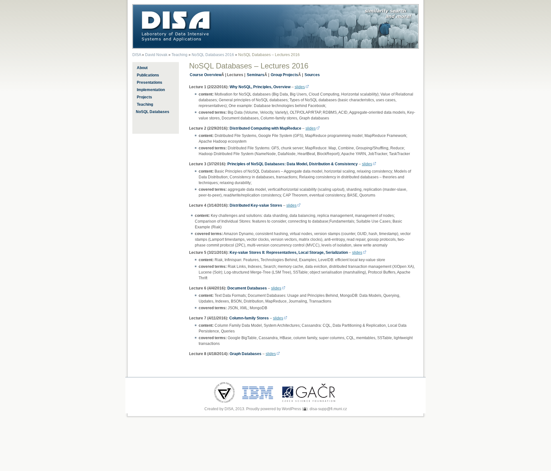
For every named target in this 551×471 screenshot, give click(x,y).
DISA (136, 55)
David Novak (156, 55)
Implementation (151, 90)
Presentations (149, 82)
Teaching (179, 55)
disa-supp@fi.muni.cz (328, 409)
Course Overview (205, 75)
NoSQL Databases (152, 112)
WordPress (291, 409)
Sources (312, 75)
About (142, 68)
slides (300, 87)
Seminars (255, 75)
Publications (148, 75)
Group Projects (284, 75)
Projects (144, 97)
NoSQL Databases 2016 (213, 55)
